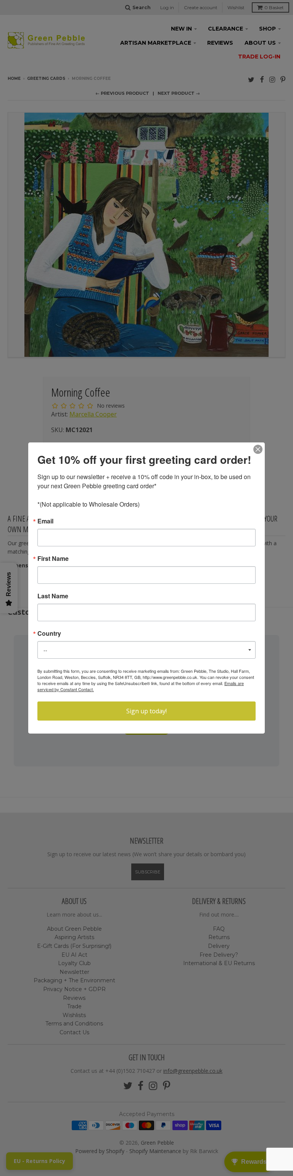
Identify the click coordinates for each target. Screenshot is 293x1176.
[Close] (257, 449)
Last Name (52, 596)
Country (49, 633)
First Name (53, 559)
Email (45, 521)
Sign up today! (146, 711)
